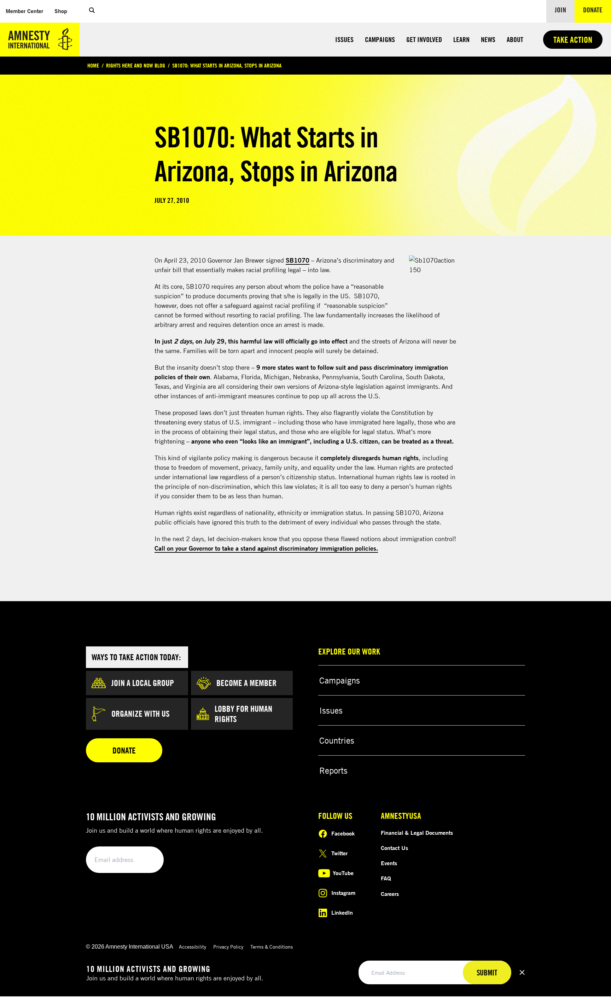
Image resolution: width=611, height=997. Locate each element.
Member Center (27, 10)
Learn (461, 39)
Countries (336, 740)
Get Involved (424, 39)
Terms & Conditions (271, 947)
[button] (92, 11)
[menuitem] (24, 11)
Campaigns (380, 39)
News (488, 39)
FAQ (386, 878)
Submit (146, 860)
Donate (597, 9)
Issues (344, 39)
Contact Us (394, 847)
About (515, 39)
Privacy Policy (228, 947)
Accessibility (192, 947)
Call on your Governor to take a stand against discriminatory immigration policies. (266, 548)
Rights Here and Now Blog (135, 65)
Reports (333, 770)
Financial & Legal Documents (417, 832)
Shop (63, 10)
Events (389, 863)
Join (560, 9)
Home (93, 65)
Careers (390, 893)
